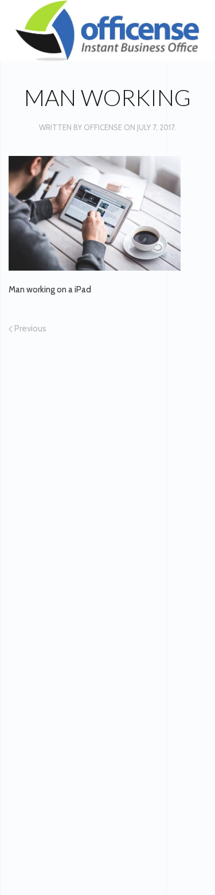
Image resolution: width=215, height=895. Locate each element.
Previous (29, 328)
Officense (103, 127)
